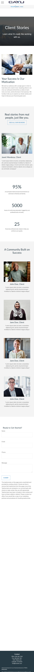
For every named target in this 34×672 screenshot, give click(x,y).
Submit (5, 478)
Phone (4, 452)
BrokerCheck (4, 669)
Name (3, 431)
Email (3, 442)
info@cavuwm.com (17, 663)
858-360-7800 (19, 656)
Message (4, 463)
